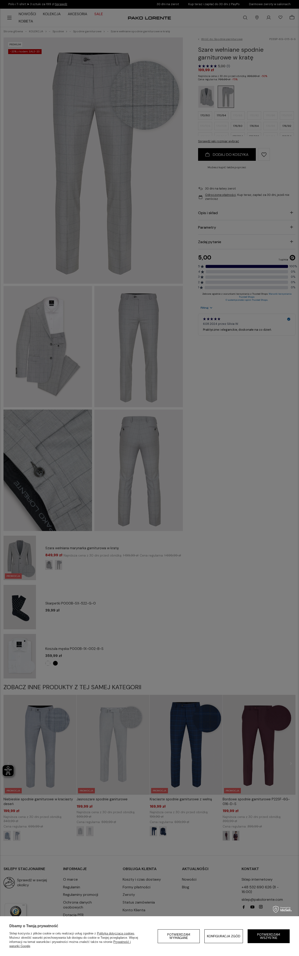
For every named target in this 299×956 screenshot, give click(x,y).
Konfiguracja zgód (223, 936)
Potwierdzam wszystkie (268, 936)
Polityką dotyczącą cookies (115, 933)
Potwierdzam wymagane (178, 936)
